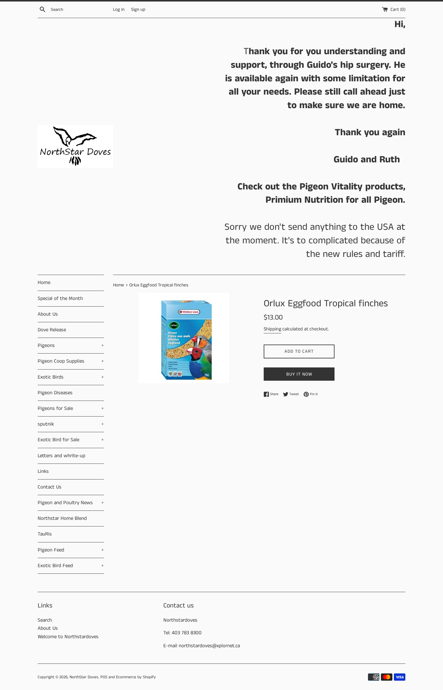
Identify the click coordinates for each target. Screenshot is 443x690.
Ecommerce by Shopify (136, 677)
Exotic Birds (71, 377)
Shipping (272, 329)
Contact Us (49, 487)
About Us (48, 314)
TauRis (45, 534)
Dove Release (52, 329)
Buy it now (299, 374)
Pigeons (71, 345)
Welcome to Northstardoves (68, 636)
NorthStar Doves (84, 677)
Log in (118, 9)
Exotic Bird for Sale (71, 439)
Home (44, 282)
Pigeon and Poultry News (71, 502)
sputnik (71, 424)
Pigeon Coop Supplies (71, 361)
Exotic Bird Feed (71, 565)
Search (45, 620)
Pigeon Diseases (55, 392)
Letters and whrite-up (61, 455)
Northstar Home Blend (62, 518)
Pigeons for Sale (71, 408)
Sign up (138, 9)
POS (103, 677)
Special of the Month (60, 298)
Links (43, 471)
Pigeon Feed (71, 550)
